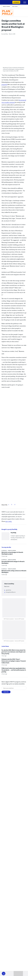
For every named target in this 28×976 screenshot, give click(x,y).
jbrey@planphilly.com (11, 592)
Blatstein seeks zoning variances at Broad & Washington (14, 571)
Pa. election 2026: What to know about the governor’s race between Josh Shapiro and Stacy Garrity (13, 651)
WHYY (6, 2)
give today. (9, 521)
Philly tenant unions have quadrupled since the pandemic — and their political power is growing (14, 670)
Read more (6, 586)
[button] (3, 973)
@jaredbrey (8, 590)
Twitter (11, 504)
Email (14, 504)
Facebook (8, 504)
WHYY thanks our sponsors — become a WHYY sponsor (14, 618)
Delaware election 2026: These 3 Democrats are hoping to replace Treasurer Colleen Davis (14, 661)
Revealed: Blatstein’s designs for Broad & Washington (13, 562)
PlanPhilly (13, 533)
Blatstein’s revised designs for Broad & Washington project (12, 553)
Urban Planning (6, 6)
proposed (4, 84)
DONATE (16, 2)
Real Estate (15, 6)
